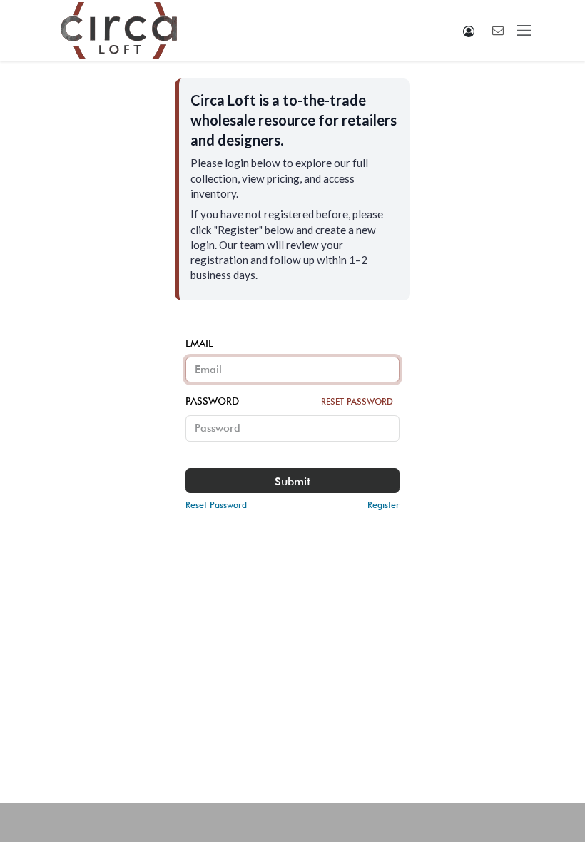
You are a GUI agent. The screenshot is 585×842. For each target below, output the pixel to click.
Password (289, 401)
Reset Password (357, 401)
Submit (292, 481)
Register (383, 504)
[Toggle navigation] (524, 31)
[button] (469, 31)
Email (199, 343)
